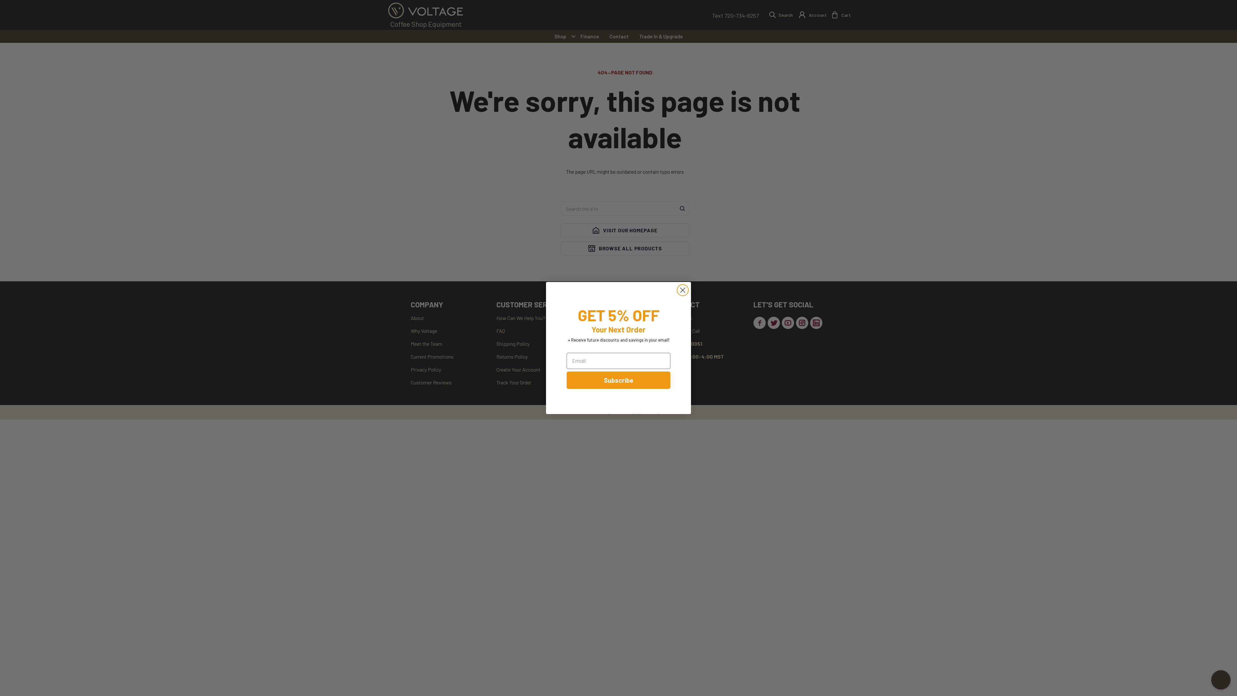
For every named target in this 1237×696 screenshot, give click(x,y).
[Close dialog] (682, 290)
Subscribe (618, 380)
